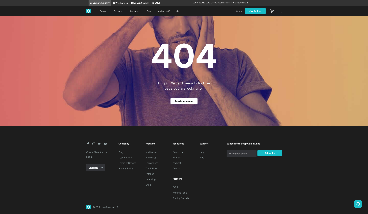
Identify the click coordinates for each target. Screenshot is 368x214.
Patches (149, 173)
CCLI (175, 187)
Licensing (150, 179)
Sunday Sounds (180, 198)
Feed (149, 11)
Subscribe (270, 153)
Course (176, 168)
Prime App (150, 157)
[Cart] (272, 11)
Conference (178, 152)
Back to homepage (184, 101)
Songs (103, 11)
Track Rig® (151, 168)
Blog (120, 152)
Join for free (255, 11)
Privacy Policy (126, 168)
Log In (89, 156)
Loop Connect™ (163, 11)
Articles (176, 157)
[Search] (280, 11)
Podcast (176, 163)
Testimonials (125, 157)
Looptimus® (151, 163)
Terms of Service (127, 163)
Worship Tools (179, 192)
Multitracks (151, 152)
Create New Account (97, 152)
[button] (88, 143)
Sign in (239, 11)
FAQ (202, 157)
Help (177, 11)
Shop (148, 184)
